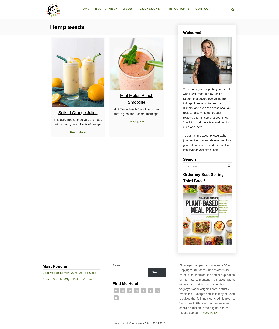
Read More (78, 133)
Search (118, 265)
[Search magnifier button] (229, 166)
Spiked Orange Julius (78, 112)
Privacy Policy (209, 312)
